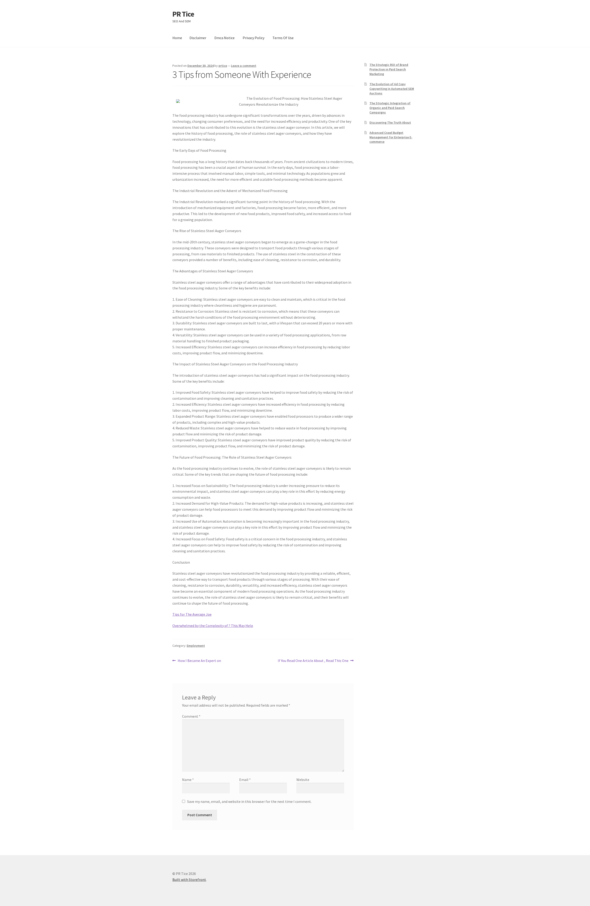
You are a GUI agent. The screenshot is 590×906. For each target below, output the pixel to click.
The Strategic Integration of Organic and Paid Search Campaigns (389, 107)
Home (177, 37)
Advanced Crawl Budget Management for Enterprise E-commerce (390, 137)
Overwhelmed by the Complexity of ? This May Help (212, 625)
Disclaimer (197, 37)
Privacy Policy (253, 37)
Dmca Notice (224, 37)
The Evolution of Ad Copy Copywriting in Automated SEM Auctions (391, 88)
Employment (196, 646)
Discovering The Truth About (390, 122)
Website (302, 779)
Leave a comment (243, 66)
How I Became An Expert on (199, 661)
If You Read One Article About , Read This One (313, 661)
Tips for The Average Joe (192, 614)
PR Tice (183, 14)
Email (245, 779)
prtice (222, 66)
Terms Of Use (283, 37)
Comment (191, 716)
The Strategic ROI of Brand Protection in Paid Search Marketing (388, 69)
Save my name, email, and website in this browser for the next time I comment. (249, 801)
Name (188, 779)
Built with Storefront (189, 879)
